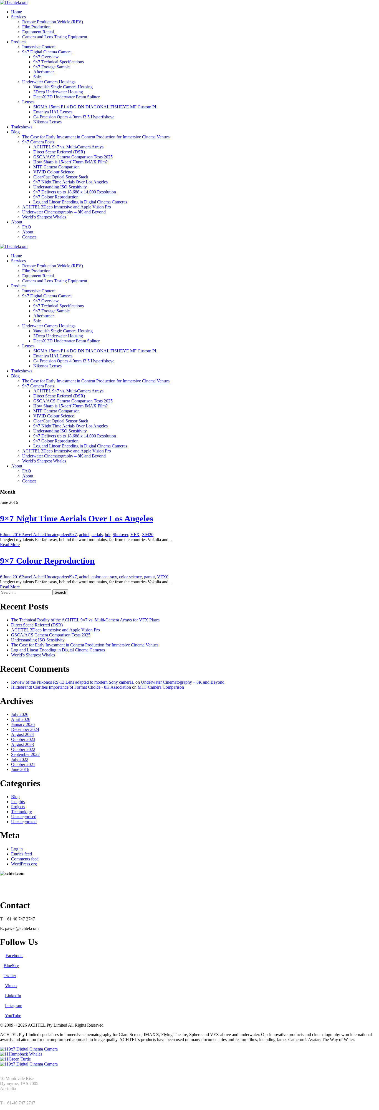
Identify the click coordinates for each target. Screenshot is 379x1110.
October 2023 (23, 739)
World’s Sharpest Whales (44, 217)
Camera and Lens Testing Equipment (54, 36)
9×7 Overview (46, 56)
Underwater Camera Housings (48, 81)
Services (18, 16)
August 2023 (22, 744)
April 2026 (20, 719)
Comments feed (25, 859)
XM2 (146, 534)
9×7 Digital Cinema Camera (47, 51)
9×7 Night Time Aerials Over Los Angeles (70, 182)
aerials (97, 534)
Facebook (14, 955)
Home (16, 11)
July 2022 (19, 759)
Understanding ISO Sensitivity (60, 187)
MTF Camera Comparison (56, 167)
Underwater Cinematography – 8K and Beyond (64, 212)
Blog (15, 132)
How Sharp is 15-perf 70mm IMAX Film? (70, 162)
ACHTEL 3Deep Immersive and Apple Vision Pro (66, 207)
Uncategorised (23, 816)
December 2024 (25, 729)
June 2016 (20, 769)
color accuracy (104, 576)
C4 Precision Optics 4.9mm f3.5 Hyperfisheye (73, 117)
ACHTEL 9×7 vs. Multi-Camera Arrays (68, 147)
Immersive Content (38, 46)
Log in (17, 849)
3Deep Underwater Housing (58, 91)
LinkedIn (13, 995)
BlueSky (11, 965)
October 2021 (23, 764)
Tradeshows (21, 127)
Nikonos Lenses (47, 122)
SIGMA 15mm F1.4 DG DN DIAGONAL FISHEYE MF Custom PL (95, 106)
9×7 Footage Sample (51, 66)
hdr (107, 534)
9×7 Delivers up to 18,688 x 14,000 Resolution (74, 192)
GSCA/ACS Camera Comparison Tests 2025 (73, 157)
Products (18, 41)
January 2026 (23, 724)
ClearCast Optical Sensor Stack (60, 177)
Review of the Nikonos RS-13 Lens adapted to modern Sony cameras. (72, 682)
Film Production (36, 26)
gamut (149, 576)
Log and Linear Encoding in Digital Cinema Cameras (80, 202)
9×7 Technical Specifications (58, 61)
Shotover (120, 534)
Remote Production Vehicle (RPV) (52, 21)
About (16, 222)
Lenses (28, 101)
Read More (10, 544)
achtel (84, 534)
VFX (135, 534)
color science (130, 576)
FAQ (26, 227)
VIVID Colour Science (53, 172)
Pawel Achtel (33, 534)
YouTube (13, 1015)
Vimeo (11, 985)
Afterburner (43, 71)
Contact (29, 237)
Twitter (10, 975)
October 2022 (23, 749)
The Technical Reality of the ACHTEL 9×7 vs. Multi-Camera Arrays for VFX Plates (85, 620)
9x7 (73, 534)
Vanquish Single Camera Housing (63, 86)
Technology (21, 811)
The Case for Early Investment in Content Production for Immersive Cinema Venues (96, 137)
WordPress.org (24, 864)
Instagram (13, 1005)
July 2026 (19, 714)
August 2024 (22, 734)
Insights (18, 801)
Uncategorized (57, 534)
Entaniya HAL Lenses (52, 111)
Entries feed (21, 854)
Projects (18, 806)
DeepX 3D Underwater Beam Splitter (66, 96)
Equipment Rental (38, 31)
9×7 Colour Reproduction (56, 197)
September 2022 (25, 754)
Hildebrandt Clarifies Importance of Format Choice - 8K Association (71, 687)
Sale (37, 76)
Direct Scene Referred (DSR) (59, 152)
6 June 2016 (10, 534)
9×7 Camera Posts (38, 142)
